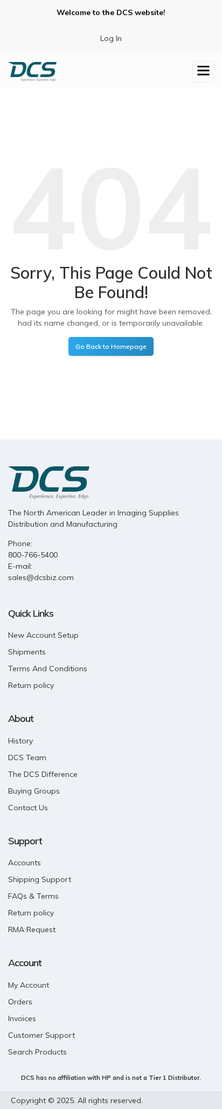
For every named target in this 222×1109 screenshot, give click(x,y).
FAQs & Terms (33, 896)
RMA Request (32, 929)
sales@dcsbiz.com (41, 577)
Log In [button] (111, 38)
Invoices (22, 1018)
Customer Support (41, 1035)
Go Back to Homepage (111, 346)
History (20, 741)
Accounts (24, 862)
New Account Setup (43, 635)
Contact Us (28, 807)
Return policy (31, 685)
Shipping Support (39, 879)
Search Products (37, 1052)
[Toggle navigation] (203, 71)
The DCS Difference (43, 774)
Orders (20, 1002)
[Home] (32, 70)
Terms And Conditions (47, 668)
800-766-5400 (33, 555)
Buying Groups (34, 791)
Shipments (27, 652)
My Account (28, 985)
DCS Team (27, 757)
